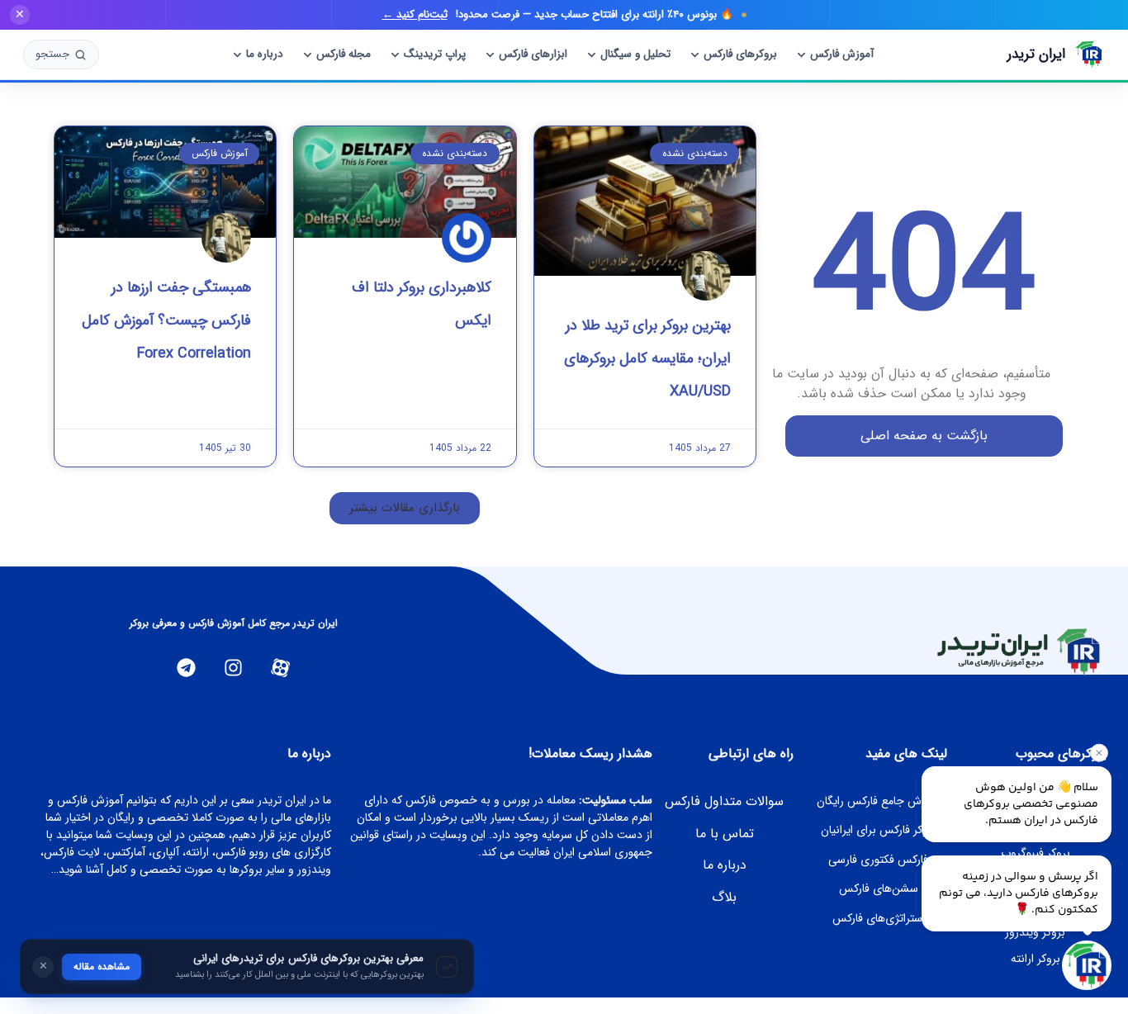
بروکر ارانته (1035, 959)
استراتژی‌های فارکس (878, 918)
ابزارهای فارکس (533, 54)
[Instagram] (233, 667)
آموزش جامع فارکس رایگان (878, 801)
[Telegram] (186, 667)
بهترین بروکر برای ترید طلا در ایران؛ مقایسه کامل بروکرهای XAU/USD (647, 358)
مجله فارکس (343, 54)
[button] (404, 508)
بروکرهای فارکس (740, 54)
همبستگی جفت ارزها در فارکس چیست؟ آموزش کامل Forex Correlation (166, 320)
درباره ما (264, 54)
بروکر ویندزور (1035, 932)
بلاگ (724, 897)
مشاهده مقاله (101, 966)
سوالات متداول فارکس (724, 801)
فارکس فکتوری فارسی (878, 860)
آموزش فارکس (842, 54)
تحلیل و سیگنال (635, 54)
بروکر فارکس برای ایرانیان (878, 830)
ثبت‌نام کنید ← (415, 15)
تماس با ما (724, 833)
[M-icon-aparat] (280, 667)
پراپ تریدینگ (435, 54)
